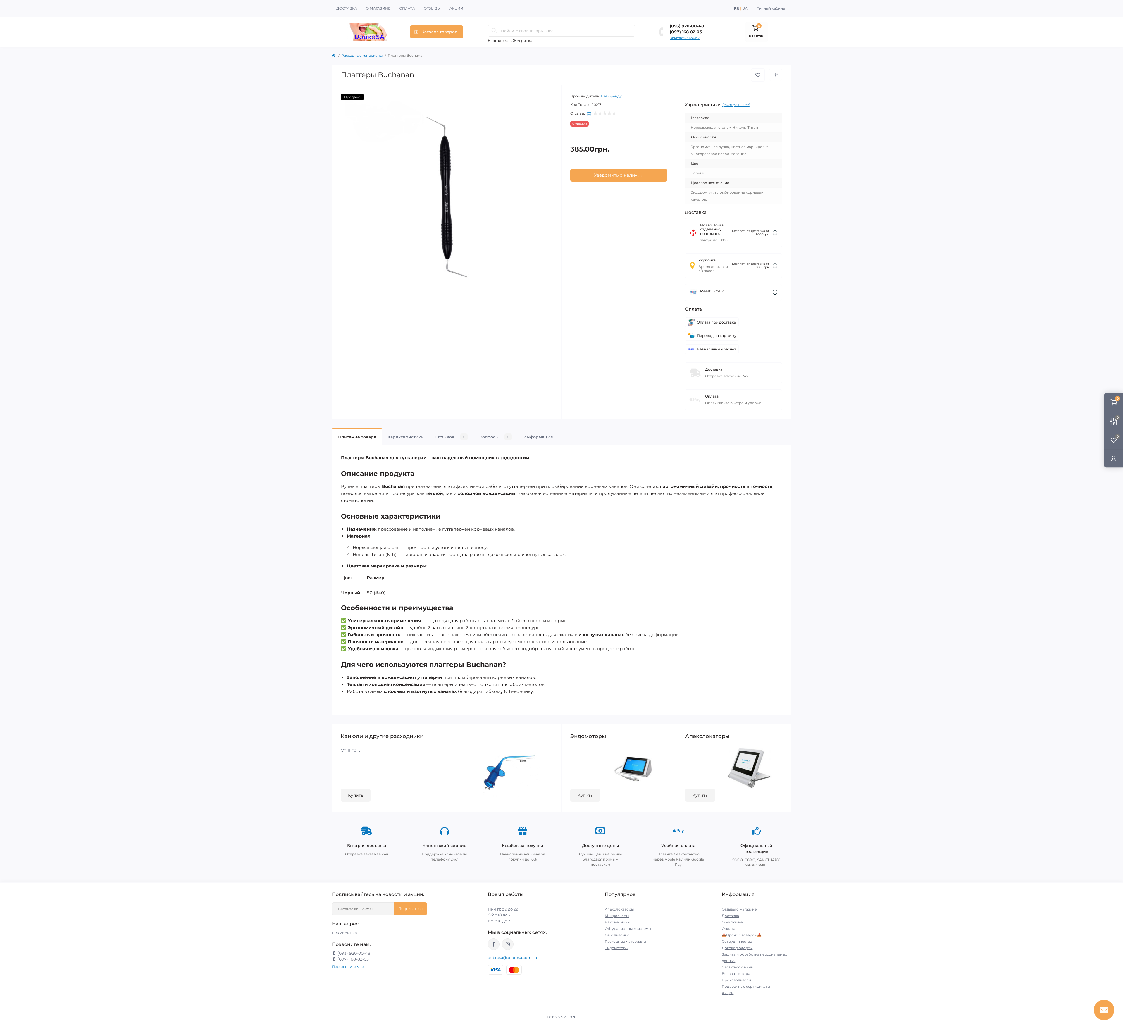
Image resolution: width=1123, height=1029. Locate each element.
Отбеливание (617, 935)
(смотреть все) (736, 104)
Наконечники (617, 922)
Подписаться (410, 908)
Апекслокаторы (619, 909)
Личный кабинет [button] (772, 8)
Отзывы (432, 8)
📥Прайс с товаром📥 (742, 935)
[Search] (494, 31)
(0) (589, 113)
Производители (736, 980)
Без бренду (611, 96)
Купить (355, 795)
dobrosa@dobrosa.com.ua (512, 957)
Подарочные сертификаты (746, 986)
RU (736, 8)
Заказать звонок (685, 38)
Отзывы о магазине (739, 909)
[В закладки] (758, 75)
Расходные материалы (362, 55)
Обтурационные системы (628, 928)
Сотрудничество (737, 941)
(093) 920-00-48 (687, 26)
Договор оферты (737, 948)
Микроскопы (617, 915)
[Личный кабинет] (1113, 458)
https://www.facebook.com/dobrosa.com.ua (494, 944)
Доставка (346, 8)
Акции (456, 8)
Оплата (407, 8)
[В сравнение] (775, 75)
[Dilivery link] (775, 232)
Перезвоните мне (348, 966)
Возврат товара (736, 973)
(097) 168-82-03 (686, 32)
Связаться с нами (737, 967)
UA (745, 8)
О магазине (378, 8)
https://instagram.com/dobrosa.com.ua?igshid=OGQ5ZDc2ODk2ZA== (508, 944)
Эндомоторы (616, 948)
